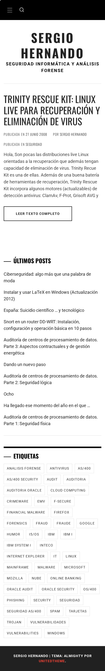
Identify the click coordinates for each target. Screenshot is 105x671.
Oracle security (58, 589)
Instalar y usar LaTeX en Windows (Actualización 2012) (51, 295)
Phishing (16, 600)
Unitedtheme (52, 661)
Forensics (17, 523)
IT (55, 556)
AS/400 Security (22, 479)
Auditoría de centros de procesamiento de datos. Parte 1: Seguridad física (51, 420)
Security (42, 600)
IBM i (68, 534)
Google (87, 523)
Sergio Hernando (52, 45)
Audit (52, 479)
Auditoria (76, 479)
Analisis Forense (24, 468)
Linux (71, 556)
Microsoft (74, 567)
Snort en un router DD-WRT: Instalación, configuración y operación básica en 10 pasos (48, 325)
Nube (37, 578)
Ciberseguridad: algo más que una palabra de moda (47, 277)
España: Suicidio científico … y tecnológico (44, 310)
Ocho (9, 394)
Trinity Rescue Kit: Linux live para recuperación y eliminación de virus (52, 110)
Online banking (66, 578)
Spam (55, 611)
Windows (56, 633)
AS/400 (84, 468)
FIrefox (61, 512)
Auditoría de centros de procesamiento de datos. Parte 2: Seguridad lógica (51, 379)
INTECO (46, 545)
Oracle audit (20, 589)
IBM (51, 534)
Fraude (64, 523)
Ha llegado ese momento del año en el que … (47, 405)
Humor (13, 534)
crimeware (18, 501)
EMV (41, 501)
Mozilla (15, 578)
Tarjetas (78, 611)
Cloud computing (68, 490)
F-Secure (62, 501)
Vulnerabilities (23, 633)
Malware (46, 567)
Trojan (14, 622)
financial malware (26, 512)
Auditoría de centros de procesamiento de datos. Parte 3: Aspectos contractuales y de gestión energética (51, 346)
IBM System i (19, 545)
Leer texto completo (38, 214)
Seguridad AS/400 (24, 611)
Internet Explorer (26, 556)
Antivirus (59, 468)
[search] (22, 10)
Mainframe (18, 567)
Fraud (42, 523)
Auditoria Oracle (24, 490)
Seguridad (34, 144)
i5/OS (34, 534)
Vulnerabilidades (48, 622)
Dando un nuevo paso (25, 364)
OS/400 (89, 589)
